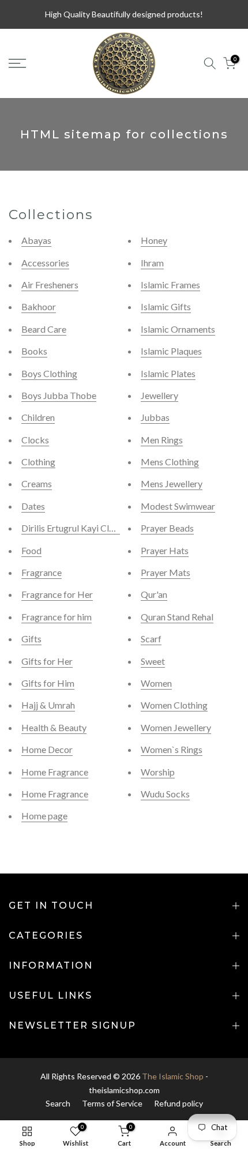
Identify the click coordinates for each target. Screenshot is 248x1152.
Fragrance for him (56, 616)
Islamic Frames (170, 284)
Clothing (38, 461)
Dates (33, 505)
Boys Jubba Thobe (58, 395)
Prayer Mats (165, 572)
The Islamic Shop (173, 1076)
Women (156, 682)
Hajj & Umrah (48, 704)
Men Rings (162, 439)
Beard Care (43, 328)
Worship (158, 771)
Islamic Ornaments (178, 328)
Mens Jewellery (171, 483)
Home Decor (47, 749)
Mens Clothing (170, 461)
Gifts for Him (47, 682)
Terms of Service (112, 1103)
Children (38, 417)
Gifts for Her (47, 661)
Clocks (35, 439)
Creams (36, 483)
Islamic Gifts (166, 306)
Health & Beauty (54, 727)
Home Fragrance (54, 771)
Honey (154, 240)
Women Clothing (174, 704)
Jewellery (159, 395)
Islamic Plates (168, 373)
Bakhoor (38, 306)
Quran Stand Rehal (177, 616)
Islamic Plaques (171, 350)
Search (58, 1103)
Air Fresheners (49, 284)
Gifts (31, 638)
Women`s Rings (171, 749)
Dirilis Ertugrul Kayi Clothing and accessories (109, 527)
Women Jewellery (176, 727)
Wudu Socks (165, 793)
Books (34, 350)
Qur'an (154, 594)
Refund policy (178, 1103)
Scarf (151, 638)
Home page (44, 815)
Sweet (153, 661)
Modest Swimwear (178, 505)
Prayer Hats (165, 550)
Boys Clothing (49, 373)
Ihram (152, 262)
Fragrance (41, 572)
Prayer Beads (167, 527)
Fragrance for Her (57, 594)
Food (31, 550)
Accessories (45, 262)
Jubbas (155, 417)
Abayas (36, 240)
